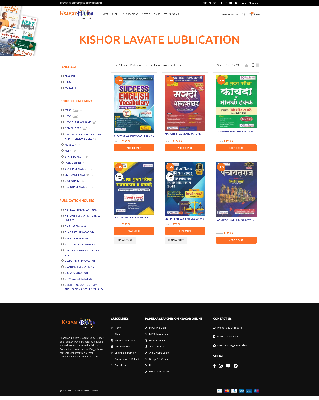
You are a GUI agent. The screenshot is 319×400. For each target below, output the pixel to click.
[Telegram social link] (236, 2)
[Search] (243, 14)
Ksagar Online (73, 390)
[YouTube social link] (230, 2)
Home (114, 65)
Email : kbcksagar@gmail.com (233, 345)
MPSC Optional (157, 340)
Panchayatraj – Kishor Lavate (235, 220)
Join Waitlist (124, 239)
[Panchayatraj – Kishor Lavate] (236, 189)
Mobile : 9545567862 (228, 336)
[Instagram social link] (226, 2)
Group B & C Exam (159, 359)
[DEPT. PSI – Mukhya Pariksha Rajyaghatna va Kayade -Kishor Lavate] (134, 188)
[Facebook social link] (222, 2)
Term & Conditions (125, 340)
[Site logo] (76, 14)
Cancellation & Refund (127, 359)
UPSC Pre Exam (157, 346)
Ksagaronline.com (69, 337)
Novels (153, 365)
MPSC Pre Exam (158, 327)
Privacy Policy (122, 346)
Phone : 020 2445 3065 (229, 327)
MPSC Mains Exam (159, 334)
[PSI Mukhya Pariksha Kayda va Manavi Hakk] (236, 101)
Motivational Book (159, 371)
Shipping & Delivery (125, 352)
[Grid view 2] (246, 65)
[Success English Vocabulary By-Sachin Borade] (134, 104)
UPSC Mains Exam (159, 352)
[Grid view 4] (257, 65)
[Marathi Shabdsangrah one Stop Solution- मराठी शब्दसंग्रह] (185, 103)
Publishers (120, 365)
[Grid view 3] (252, 65)
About (118, 334)
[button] (134, 147)
